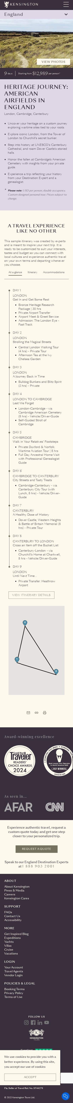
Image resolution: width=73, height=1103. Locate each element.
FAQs (8, 912)
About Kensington (17, 887)
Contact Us (12, 916)
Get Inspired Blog (16, 934)
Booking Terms (14, 989)
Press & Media (14, 890)
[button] (17, 659)
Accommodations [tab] (53, 272)
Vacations (11, 953)
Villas (8, 946)
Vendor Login (13, 975)
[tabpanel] (36, 487)
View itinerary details (31, 595)
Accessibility (13, 920)
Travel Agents (13, 971)
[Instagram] (26, 1022)
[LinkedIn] (40, 1022)
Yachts (9, 942)
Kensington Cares (16, 898)
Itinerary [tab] (32, 272)
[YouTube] (46, 1022)
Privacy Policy (13, 993)
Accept (30, 1077)
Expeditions (12, 938)
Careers (9, 894)
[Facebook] (33, 1022)
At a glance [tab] (15, 272)
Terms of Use (13, 997)
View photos (53, 62)
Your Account (13, 967)
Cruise (8, 950)
